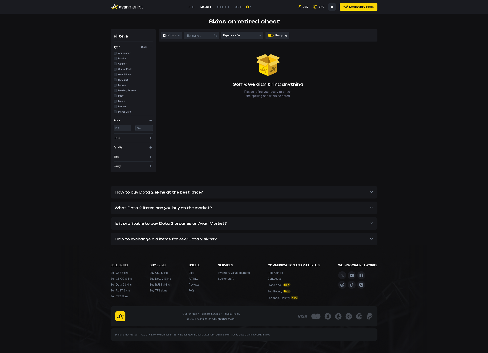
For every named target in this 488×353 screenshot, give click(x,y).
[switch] (272, 35)
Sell (192, 7)
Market (205, 7)
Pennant (122, 106)
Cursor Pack (125, 69)
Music (121, 101)
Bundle (122, 58)
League (122, 85)
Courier (122, 63)
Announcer (124, 53)
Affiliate (223, 7)
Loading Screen (127, 90)
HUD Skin (123, 79)
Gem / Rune (124, 74)
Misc (121, 95)
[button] (244, 192)
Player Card (124, 111)
